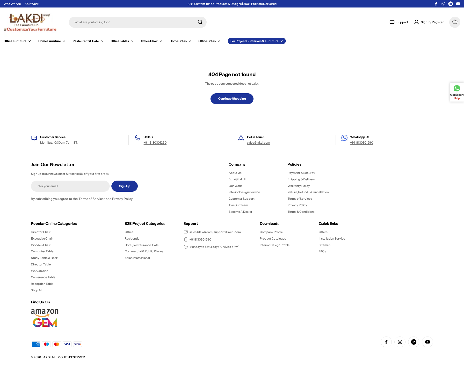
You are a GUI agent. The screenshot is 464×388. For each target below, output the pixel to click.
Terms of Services (92, 199)
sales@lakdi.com (258, 142)
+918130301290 (200, 239)
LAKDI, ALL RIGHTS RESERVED (63, 357)
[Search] (200, 22)
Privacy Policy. (122, 199)
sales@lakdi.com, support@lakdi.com (215, 232)
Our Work (32, 4)
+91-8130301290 (155, 142)
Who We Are (12, 4)
